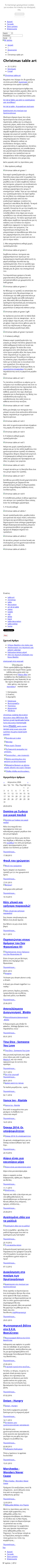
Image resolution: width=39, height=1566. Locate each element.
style (24, 729)
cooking (15, 715)
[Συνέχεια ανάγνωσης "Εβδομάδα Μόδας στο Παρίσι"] (16, 1505)
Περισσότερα (19, 16)
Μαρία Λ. (7, 1059)
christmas (12, 600)
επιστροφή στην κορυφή (13, 661)
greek (12, 720)
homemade (21, 722)
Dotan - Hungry (13, 1400)
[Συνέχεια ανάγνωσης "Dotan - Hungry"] (10, 1406)
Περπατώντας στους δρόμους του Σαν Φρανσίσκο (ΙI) (16, 943)
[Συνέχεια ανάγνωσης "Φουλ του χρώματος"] (12, 865)
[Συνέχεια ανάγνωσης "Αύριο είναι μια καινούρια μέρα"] (17, 1167)
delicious (20, 717)
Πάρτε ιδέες (23, 674)
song (11, 729)
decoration (12, 604)
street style (18, 729)
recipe (6, 729)
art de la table (13, 607)
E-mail (10, 71)
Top (4, 1547)
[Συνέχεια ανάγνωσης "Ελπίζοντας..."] (9, 1190)
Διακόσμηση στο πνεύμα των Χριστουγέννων (15, 111)
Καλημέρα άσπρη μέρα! (17, 652)
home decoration (9, 723)
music (13, 726)
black (10, 619)
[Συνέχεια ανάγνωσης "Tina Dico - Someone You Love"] (16, 1050)
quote (24, 726)
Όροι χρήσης (12, 26)
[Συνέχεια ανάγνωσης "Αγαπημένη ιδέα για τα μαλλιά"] (16, 1226)
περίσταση (23, 82)
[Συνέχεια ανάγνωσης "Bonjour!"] (7, 885)
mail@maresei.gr (19, 1312)
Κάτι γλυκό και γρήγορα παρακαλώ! (16, 904)
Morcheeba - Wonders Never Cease (13, 1472)
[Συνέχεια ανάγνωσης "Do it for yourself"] (11, 1074)
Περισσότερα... (9, 852)
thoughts (14, 732)
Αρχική (10, 21)
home (10, 626)
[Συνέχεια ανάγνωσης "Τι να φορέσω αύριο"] (12, 1245)
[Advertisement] (19, 571)
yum (25, 731)
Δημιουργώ (12, 50)
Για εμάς (10, 24)
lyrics (6, 726)
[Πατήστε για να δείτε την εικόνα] (12, 75)
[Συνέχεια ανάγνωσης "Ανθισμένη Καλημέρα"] (12, 1449)
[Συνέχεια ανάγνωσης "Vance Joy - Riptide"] (11, 1105)
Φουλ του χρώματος (16, 860)
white (10, 616)
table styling (12, 624)
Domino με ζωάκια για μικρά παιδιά (15, 813)
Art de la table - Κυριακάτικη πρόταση (18, 106)
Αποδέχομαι (19, 14)
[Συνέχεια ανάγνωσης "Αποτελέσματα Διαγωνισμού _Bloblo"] (17, 1020)
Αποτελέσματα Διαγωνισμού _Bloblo (17, 1010)
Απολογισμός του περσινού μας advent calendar (21, 648)
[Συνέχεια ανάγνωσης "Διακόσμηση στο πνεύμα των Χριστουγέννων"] (17, 1286)
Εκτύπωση (12, 69)
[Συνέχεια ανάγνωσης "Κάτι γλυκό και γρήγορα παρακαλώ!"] (17, 913)
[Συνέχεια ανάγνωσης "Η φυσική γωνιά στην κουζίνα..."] (16, 1366)
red (9, 614)
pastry (19, 726)
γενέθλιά (10, 843)
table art (11, 597)
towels (10, 612)
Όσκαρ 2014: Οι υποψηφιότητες (13, 1129)
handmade (19, 720)
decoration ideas (9, 717)
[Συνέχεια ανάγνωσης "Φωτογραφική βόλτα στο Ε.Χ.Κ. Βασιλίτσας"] (17, 1340)
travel (20, 731)
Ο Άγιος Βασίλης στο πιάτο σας (20, 645)
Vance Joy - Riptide (15, 1100)
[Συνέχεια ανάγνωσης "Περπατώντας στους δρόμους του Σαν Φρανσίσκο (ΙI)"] (17, 954)
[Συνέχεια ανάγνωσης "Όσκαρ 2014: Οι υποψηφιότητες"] (17, 1136)
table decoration (14, 621)
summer (7, 732)
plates (10, 609)
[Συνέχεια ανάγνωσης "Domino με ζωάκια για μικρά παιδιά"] (17, 822)
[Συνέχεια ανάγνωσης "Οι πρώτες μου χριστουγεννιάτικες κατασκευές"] (17, 1425)
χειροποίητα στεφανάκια (13, 369)
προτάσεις (11, 686)
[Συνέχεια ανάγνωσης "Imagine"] (7, 973)
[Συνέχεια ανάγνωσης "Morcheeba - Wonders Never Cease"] (17, 1483)
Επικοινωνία (12, 29)
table (10, 602)
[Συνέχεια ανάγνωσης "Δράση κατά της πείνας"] (13, 1083)
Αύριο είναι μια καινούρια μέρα (13, 1160)
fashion (6, 720)
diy (26, 717)
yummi (6, 734)
